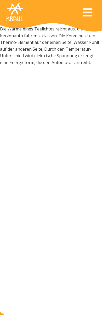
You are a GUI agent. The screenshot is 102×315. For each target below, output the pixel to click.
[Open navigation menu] (88, 13)
